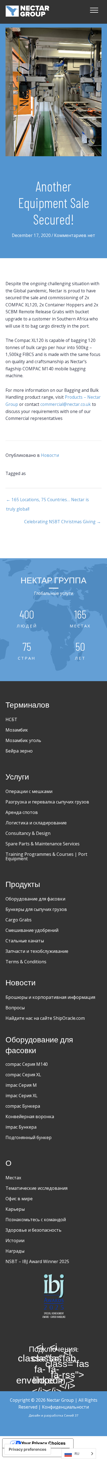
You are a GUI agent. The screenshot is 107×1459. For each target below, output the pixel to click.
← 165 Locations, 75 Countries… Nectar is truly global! (47, 501)
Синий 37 (71, 1415)
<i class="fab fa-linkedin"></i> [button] (53, 1369)
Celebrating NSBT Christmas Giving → (62, 522)
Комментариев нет (74, 235)
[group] (26, 619)
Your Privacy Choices (43, 1443)
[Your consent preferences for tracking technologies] (27, 1449)
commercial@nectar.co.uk (65, 404)
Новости (50, 455)
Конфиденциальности (65, 1407)
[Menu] (94, 10)
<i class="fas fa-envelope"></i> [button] (39, 1369)
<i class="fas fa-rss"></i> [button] (67, 1369)
